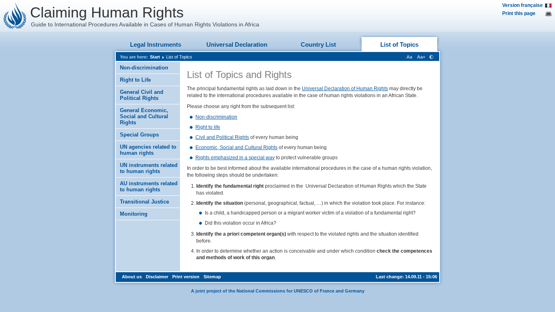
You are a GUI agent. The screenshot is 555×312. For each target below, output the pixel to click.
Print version (185, 276)
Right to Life (135, 80)
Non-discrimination (144, 68)
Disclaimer (157, 276)
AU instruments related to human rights (149, 186)
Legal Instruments (155, 44)
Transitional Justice (144, 202)
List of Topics (399, 44)
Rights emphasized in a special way (235, 157)
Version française (522, 5)
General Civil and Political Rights (141, 95)
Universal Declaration (236, 44)
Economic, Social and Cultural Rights (236, 147)
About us (132, 276)
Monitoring (133, 214)
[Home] (15, 16)
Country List (318, 44)
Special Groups (139, 135)
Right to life (207, 127)
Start (155, 56)
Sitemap (212, 276)
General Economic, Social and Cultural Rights (144, 116)
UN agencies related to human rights (148, 150)
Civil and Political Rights (222, 137)
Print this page (518, 13)
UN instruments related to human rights (149, 168)
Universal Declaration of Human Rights (345, 88)
